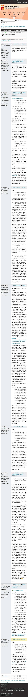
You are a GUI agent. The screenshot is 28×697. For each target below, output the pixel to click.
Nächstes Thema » (23, 678)
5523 (7, 594)
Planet (23, 12)
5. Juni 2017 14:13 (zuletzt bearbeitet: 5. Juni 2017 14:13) (17, 61)
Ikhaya (18, 12)
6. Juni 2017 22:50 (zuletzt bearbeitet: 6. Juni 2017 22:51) (17, 474)
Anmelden (19, 2)
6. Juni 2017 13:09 (16, 285)
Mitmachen (14, 16)
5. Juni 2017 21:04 (16, 187)
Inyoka (7, 684)
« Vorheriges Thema (12, 678)
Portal (4, 12)
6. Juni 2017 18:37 (16, 426)
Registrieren (24, 2)
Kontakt (5, 690)
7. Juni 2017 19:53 (16, 639)
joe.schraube (4, 60)
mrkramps (4, 585)
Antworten (5, 36)
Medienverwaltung (6, 40)
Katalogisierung (20, 635)
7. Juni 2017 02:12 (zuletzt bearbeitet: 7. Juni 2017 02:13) (17, 586)
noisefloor (4, 187)
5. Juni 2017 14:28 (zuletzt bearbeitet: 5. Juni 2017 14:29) (17, 94)
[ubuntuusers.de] (10, 8)
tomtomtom (4, 44)
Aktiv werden (7, 26)
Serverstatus (21, 690)
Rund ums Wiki (14, 26)
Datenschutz (10, 690)
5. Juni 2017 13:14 (16, 44)
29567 (7, 193)
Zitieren (23, 44)
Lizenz (2, 690)
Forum (9, 12)
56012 (7, 55)
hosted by (3, 1)
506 (6, 68)
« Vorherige (12, 32)
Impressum (16, 690)
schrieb (21, 98)
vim (25, 171)
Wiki (14, 12)
